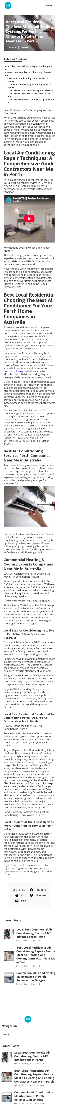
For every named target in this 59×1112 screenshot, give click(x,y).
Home (49, 5)
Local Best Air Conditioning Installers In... (32, 90)
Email (24, 900)
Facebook (41, 889)
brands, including (13, 371)
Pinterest (41, 895)
